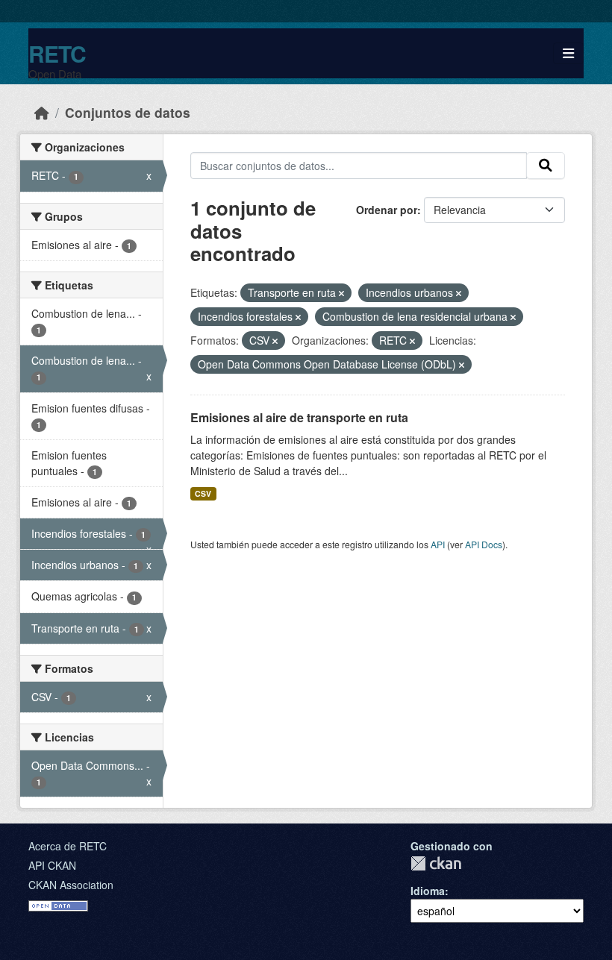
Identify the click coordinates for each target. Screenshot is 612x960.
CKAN (435, 863)
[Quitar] (341, 293)
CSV (203, 493)
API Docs (483, 544)
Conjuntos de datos (127, 112)
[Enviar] (545, 165)
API (438, 544)
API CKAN (52, 865)
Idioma (427, 890)
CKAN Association (70, 884)
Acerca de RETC (67, 845)
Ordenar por (386, 209)
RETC (57, 53)
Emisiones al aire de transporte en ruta (299, 417)
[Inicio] (41, 112)
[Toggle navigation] (568, 53)
